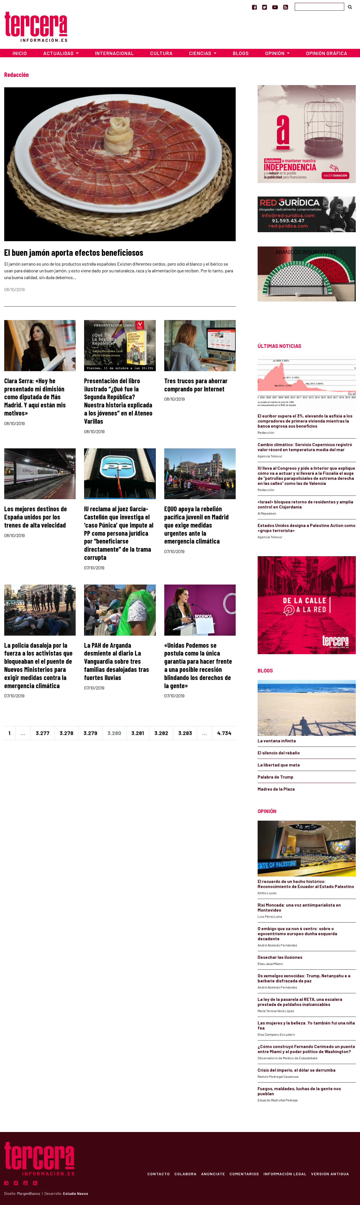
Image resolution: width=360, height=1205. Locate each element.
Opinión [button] (275, 53)
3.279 (90, 733)
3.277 (43, 733)
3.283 (185, 733)
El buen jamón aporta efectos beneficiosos (73, 252)
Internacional (114, 53)
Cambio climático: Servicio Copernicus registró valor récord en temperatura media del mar (305, 447)
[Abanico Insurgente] (307, 284)
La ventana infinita (277, 740)
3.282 (161, 733)
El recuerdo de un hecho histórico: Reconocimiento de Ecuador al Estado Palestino (306, 884)
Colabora (185, 1173)
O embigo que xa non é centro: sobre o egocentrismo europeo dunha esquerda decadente (297, 933)
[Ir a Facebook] (254, 7)
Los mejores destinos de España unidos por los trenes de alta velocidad (35, 517)
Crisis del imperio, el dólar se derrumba (297, 1069)
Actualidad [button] (59, 53)
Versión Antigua (330, 1173)
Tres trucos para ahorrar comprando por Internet (196, 384)
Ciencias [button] (201, 53)
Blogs (241, 53)
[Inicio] (36, 26)
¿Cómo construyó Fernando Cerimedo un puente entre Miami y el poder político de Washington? (306, 1049)
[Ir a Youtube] (275, 7)
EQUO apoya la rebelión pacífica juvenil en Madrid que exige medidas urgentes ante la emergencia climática (196, 525)
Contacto (158, 1173)
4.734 (224, 733)
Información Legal (285, 1173)
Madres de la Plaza (276, 788)
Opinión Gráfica (326, 53)
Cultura (161, 53)
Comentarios (244, 1173)
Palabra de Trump (275, 776)
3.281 (137, 733)
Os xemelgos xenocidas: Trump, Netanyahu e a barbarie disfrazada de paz (304, 978)
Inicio (20, 53)
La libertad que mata (279, 764)
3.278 (66, 733)
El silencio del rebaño (279, 752)
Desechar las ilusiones (280, 957)
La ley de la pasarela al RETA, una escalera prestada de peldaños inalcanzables (300, 1002)
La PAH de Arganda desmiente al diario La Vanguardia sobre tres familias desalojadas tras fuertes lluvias (116, 661)
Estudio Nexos (75, 1193)
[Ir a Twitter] (264, 7)
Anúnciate (213, 1173)
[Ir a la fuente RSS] (285, 7)
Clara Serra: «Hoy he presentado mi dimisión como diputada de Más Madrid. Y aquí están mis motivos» (35, 396)
